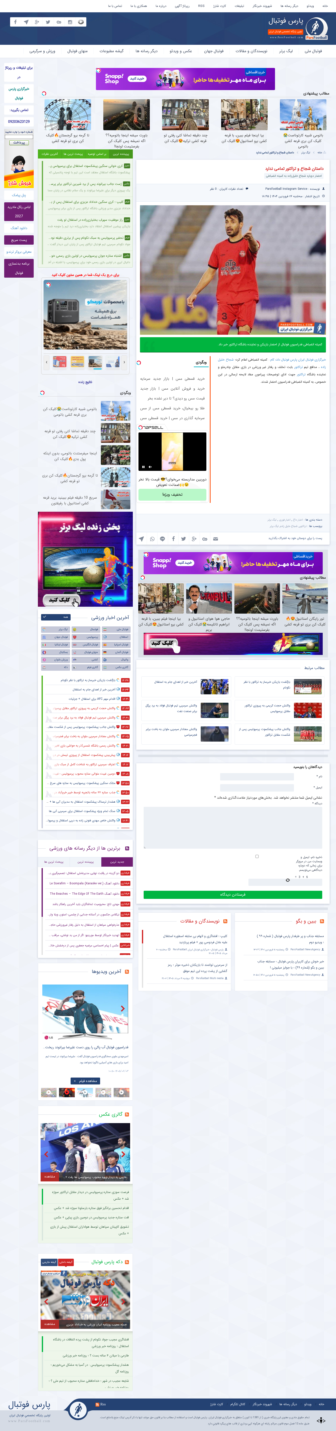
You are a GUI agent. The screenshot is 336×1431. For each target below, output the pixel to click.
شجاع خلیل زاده (289, 526)
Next (123, 1008)
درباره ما (161, 6)
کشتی (95, 660)
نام (319, 776)
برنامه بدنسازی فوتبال (19, 268)
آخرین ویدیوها (106, 971)
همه (65, 617)
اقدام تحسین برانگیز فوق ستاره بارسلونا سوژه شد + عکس (91, 1208)
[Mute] (150, 467)
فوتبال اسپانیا (121, 645)
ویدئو (310, 6)
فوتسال (94, 629)
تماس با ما (115, 6)
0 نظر (213, 189)
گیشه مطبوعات (111, 51)
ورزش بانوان (61, 660)
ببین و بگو (306, 921)
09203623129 (19, 122)
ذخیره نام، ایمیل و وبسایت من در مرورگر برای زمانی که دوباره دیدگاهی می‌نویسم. (309, 863)
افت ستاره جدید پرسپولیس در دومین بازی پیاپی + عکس (91, 1217)
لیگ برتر (286, 51)
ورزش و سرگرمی (42, 51)
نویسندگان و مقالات (251, 51)
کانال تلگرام (237, 1404)
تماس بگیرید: (19, 110)
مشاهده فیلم (88, 1081)
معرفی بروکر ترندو (18, 251)
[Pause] (143, 467)
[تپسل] (98, 70)
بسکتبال (63, 652)
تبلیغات (239, 6)
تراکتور (298, 367)
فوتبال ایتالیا (61, 645)
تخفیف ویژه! (172, 495)
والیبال (124, 660)
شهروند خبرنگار (262, 6)
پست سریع (19, 240)
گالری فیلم (92, 667)
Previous (47, 1008)
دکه (66, 667)
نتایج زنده (85, 382)
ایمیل (318, 787)
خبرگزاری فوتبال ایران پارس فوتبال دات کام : (297, 359)
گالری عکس (122, 667)
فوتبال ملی (313, 51)
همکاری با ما (139, 6)
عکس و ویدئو (181, 51)
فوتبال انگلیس (90, 645)
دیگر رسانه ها (289, 6)
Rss (103, 1404)
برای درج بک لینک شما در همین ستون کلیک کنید (85, 275)
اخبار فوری (284, 520)
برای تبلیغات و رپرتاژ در (19, 72)
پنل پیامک (19, 195)
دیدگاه (317, 803)
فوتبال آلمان (121, 652)
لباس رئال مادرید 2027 (19, 211)
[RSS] (324, 922)
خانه (325, 6)
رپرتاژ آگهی (182, 6)
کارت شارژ (219, 6)
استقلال (124, 637)
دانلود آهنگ (19, 228)
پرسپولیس (92, 637)
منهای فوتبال (77, 51)
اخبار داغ (298, 520)
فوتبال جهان (214, 51)
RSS (201, 6)
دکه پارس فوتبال (107, 1262)
